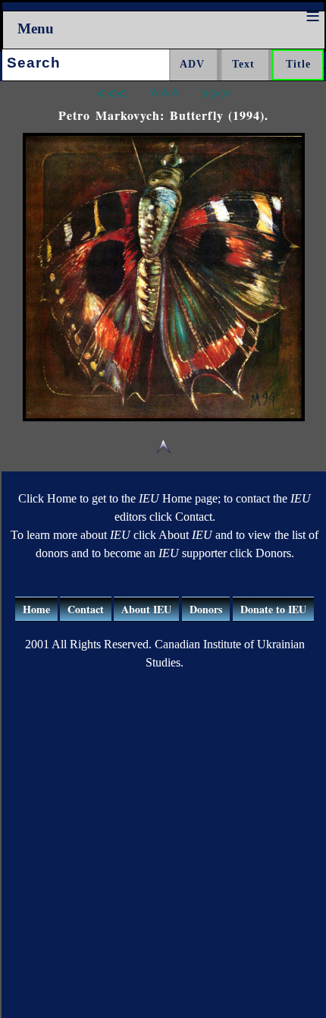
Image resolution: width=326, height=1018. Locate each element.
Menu (35, 28)
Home (36, 609)
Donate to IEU (273, 609)
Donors (206, 609)
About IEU (146, 609)
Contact (85, 609)
